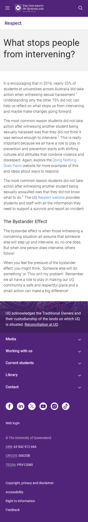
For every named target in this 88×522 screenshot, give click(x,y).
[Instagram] (54, 406)
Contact (12, 387)
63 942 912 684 (25, 447)
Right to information (20, 501)
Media (11, 339)
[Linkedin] (20, 406)
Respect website (51, 197)
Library (12, 375)
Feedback (13, 510)
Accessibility (14, 492)
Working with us (19, 351)
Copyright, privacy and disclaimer (30, 483)
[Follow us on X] (32, 406)
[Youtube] (43, 406)
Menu (7, 8)
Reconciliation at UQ (41, 324)
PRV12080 (25, 465)
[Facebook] (9, 406)
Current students (20, 363)
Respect (13, 23)
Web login (13, 423)
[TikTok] (65, 406)
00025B (24, 455)
